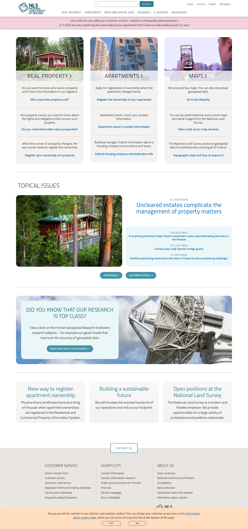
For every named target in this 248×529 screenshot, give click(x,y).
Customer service (139, 275)
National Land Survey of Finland (175, 478)
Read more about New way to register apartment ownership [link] (50, 402)
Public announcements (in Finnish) (121, 483)
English (212, 4)
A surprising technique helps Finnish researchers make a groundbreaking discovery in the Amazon (179, 237)
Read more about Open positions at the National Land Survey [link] (197, 402)
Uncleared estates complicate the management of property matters (179, 208)
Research (144, 12)
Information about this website (175, 493)
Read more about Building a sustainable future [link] (124, 402)
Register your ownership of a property (50, 155)
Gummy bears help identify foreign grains (179, 248)
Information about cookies (172, 497)
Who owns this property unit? (50, 99)
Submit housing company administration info (124, 154)
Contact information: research (118, 478)
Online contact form (56, 473)
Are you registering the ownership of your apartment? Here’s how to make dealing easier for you (130, 25)
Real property (71, 12)
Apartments (93, 12)
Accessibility (164, 483)
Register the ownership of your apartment (124, 99)
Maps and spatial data (119, 12)
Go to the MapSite (198, 99)
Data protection (166, 488)
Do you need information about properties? (50, 129)
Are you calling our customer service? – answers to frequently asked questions (130, 20)
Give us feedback (110, 497)
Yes (111, 523)
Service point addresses (58, 493)
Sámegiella (224, 4)
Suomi (190, 4)
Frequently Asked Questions (61, 497)
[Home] (32, 8)
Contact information (112, 473)
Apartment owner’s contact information (124, 126)
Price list (106, 488)
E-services (161, 12)
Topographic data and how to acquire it (198, 155)
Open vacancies (166, 473)
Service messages (111, 493)
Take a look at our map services (198, 129)
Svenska (201, 4)
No (137, 523)
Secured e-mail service (58, 483)
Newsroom (179, 12)
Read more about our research (68, 348)
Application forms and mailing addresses (68, 488)
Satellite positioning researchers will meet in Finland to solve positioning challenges (179, 258)
